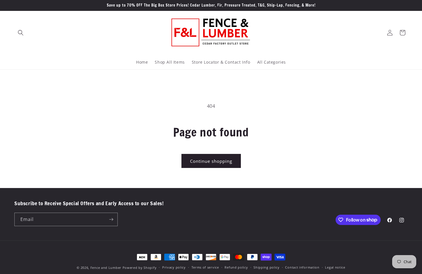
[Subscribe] (111, 219)
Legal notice (335, 267)
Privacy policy (174, 267)
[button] (20, 32)
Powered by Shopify (140, 267)
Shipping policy (266, 267)
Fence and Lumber (105, 267)
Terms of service (205, 267)
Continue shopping (211, 161)
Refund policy (236, 267)
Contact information (302, 267)
